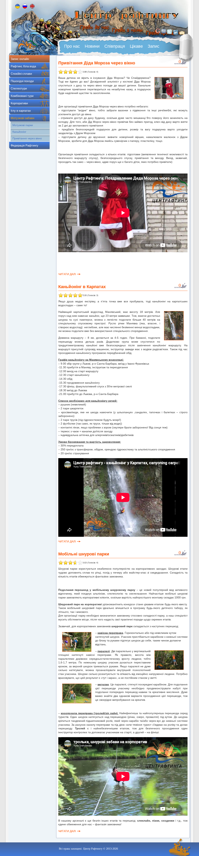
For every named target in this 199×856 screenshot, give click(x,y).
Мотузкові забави (22, 118)
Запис (153, 46)
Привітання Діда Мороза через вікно (96, 63)
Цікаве (136, 46)
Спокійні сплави (21, 73)
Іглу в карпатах (21, 110)
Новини (92, 46)
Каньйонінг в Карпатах (82, 286)
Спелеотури (19, 88)
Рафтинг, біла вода (23, 66)
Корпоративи (19, 103)
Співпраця (114, 46)
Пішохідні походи (22, 81)
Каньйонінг (19, 131)
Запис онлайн (20, 59)
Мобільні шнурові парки (83, 554)
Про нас (72, 46)
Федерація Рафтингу (24, 145)
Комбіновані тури (22, 95)
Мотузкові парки (22, 125)
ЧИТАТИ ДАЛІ (67, 274)
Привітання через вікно (27, 138)
